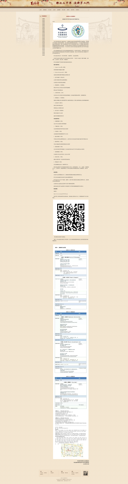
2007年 (43, 28)
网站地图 (62, 472)
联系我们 (77, 9)
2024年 (43, 52)
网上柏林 (63, 9)
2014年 (43, 38)
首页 (41, 9)
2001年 (43, 20)
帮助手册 (66, 472)
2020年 (43, 46)
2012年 (43, 35)
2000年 (43, 18)
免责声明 (76, 472)
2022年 (43, 49)
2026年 (43, 55)
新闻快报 (44, 9)
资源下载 (72, 9)
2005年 (43, 25)
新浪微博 (52, 472)
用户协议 (73, 474)
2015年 (43, 39)
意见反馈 (73, 472)
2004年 (43, 24)
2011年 (43, 34)
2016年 (43, 41)
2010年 (43, 32)
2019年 (43, 45)
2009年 (43, 31)
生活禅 (54, 9)
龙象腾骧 (58, 9)
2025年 (43, 53)
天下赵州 (49, 9)
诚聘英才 (41, 474)
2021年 (43, 48)
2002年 (43, 21)
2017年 (43, 42)
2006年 (43, 27)
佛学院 (68, 9)
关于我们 (41, 472)
